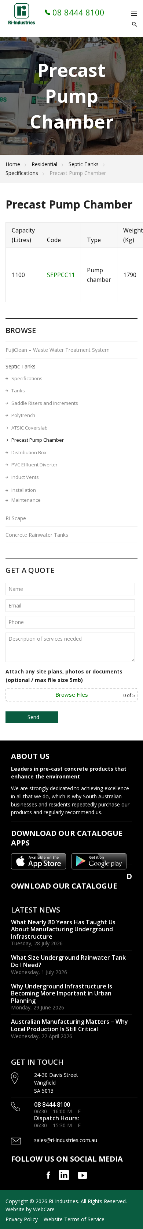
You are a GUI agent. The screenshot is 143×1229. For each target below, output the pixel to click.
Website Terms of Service (74, 1219)
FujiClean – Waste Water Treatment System (58, 349)
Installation (23, 490)
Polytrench (23, 415)
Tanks (18, 390)
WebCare (44, 1209)
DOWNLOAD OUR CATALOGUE (71, 881)
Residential (44, 164)
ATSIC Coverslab (29, 427)
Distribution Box (29, 452)
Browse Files (71, 694)
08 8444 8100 (77, 12)
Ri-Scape (16, 518)
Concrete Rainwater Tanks (37, 534)
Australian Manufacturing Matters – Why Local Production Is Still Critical (69, 1025)
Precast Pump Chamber (37, 440)
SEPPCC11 (61, 275)
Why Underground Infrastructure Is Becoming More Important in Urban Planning (61, 993)
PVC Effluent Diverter (34, 464)
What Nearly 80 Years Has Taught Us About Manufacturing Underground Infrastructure (63, 929)
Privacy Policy (22, 1219)
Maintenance (26, 500)
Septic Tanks (84, 164)
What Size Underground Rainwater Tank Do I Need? (68, 961)
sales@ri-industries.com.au (65, 1140)
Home (13, 164)
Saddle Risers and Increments (44, 403)
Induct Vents (25, 477)
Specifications (22, 172)
